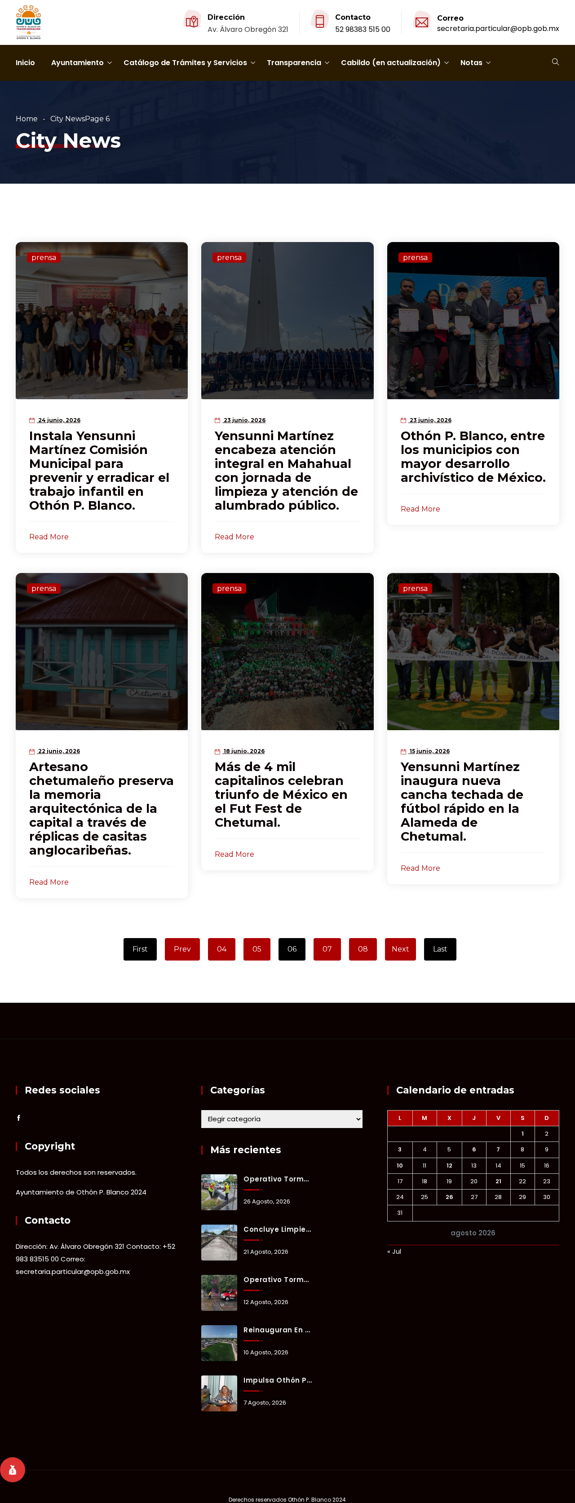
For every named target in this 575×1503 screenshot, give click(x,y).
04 (221, 949)
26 (449, 1197)
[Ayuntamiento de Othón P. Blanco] (28, 22)
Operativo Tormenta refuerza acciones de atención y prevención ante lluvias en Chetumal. (277, 1279)
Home (27, 119)
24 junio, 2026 (58, 420)
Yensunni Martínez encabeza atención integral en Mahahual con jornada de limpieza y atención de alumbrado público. (286, 470)
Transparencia (294, 62)
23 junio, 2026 (243, 420)
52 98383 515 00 (362, 29)
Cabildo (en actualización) (391, 62)
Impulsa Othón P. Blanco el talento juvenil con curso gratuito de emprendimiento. (277, 1380)
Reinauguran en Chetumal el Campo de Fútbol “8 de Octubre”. (277, 1330)
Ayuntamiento (77, 62)
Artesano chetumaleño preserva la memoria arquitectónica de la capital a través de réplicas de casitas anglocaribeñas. (101, 808)
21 (498, 1181)
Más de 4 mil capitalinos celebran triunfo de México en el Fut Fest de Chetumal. (281, 794)
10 (400, 1165)
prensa (43, 257)
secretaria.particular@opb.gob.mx (498, 28)
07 (327, 949)
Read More (49, 537)
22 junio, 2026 (58, 751)
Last (440, 949)
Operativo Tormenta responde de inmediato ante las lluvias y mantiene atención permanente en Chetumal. (277, 1179)
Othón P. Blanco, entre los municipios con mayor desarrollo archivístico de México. (473, 456)
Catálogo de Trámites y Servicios (185, 62)
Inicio (25, 62)
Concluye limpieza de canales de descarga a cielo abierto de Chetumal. (277, 1229)
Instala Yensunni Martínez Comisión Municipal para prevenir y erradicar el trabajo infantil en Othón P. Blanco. (99, 470)
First (140, 949)
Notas (471, 62)
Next (400, 949)
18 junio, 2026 (243, 751)
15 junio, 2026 (429, 751)
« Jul (394, 1251)
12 (449, 1165)
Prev (182, 949)
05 (256, 949)
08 (363, 949)
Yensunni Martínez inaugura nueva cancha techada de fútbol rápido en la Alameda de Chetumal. (462, 801)
